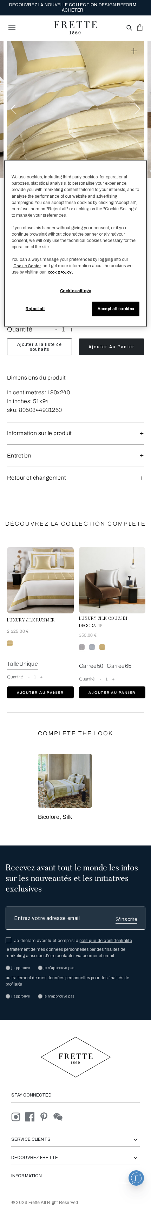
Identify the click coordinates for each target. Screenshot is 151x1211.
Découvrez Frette (34, 1157)
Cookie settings (75, 291)
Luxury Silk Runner (30, 620)
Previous (13, 109)
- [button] (56, 329)
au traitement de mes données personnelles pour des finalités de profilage (67, 981)
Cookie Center (27, 266)
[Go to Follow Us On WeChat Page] (59, 1116)
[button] (75, 377)
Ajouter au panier (111, 346)
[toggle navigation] (12, 28)
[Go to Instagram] (18, 1116)
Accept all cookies (116, 309)
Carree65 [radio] (119, 666)
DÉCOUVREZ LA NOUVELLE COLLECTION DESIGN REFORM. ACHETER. (73, 7)
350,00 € (88, 635)
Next (137, 109)
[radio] (92, 647)
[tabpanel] (75, 109)
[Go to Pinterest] (46, 1116)
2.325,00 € (18, 631)
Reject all (35, 309)
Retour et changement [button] (36, 478)
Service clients (31, 1139)
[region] (75, 243)
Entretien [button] (19, 456)
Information (26, 1175)
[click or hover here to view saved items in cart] (140, 27)
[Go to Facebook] (32, 1116)
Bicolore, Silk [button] (55, 817)
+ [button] (72, 329)
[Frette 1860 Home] (75, 28)
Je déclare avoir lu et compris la (73, 940)
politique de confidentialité (105, 940)
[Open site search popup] (128, 28)
